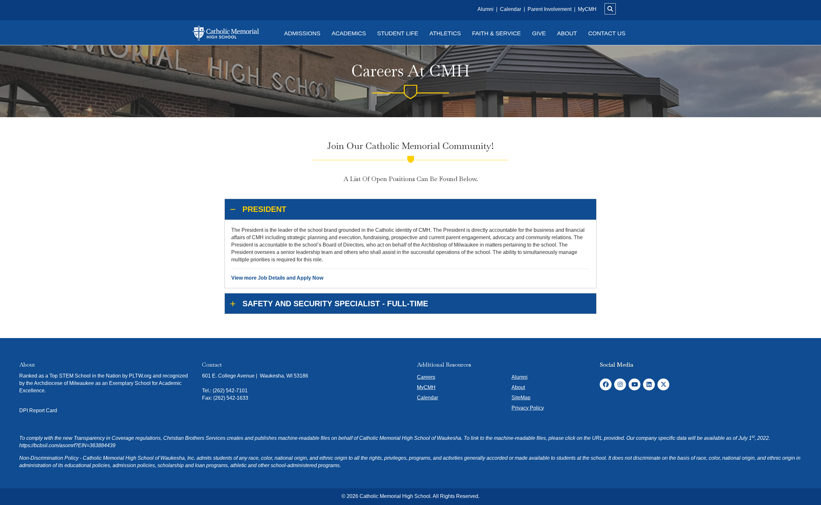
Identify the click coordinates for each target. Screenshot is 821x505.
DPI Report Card (38, 410)
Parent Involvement (549, 9)
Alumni (486, 9)
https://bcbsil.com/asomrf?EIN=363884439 (67, 445)
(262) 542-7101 (230, 390)
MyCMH (587, 9)
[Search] (610, 8)
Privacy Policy (528, 408)
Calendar (511, 9)
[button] (410, 209)
